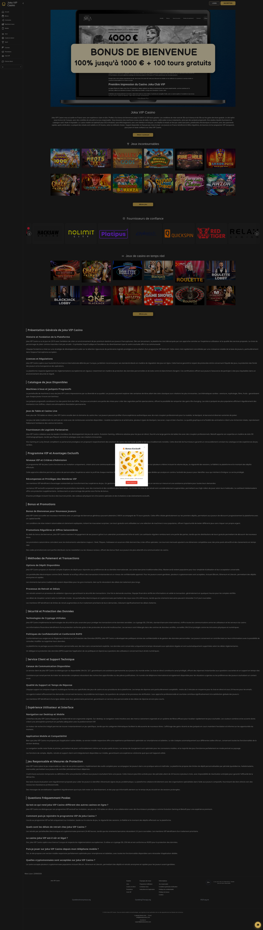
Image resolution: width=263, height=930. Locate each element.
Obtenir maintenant (131, 482)
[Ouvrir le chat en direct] (258, 925)
